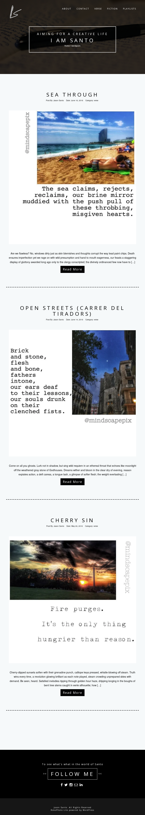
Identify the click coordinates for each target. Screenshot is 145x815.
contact (83, 8)
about (66, 8)
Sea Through (72, 94)
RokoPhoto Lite (59, 810)
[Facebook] (62, 785)
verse (98, 8)
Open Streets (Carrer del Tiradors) (72, 310)
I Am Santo (73, 40)
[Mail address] (76, 785)
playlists (129, 8)
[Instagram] (70, 785)
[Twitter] (66, 785)
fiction (112, 8)
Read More (72, 269)
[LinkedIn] (81, 785)
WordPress (88, 810)
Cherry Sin (72, 520)
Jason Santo (58, 100)
